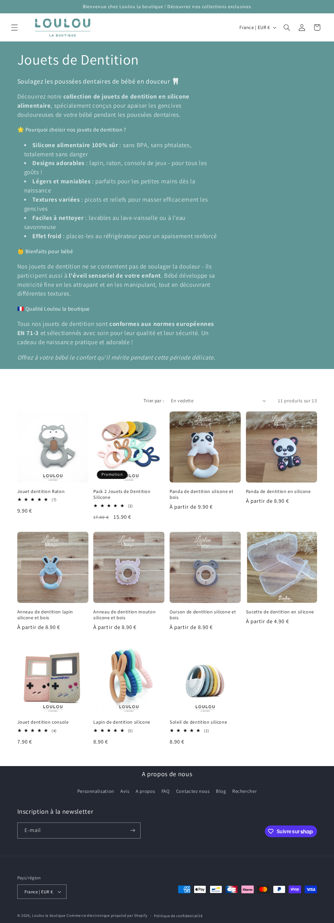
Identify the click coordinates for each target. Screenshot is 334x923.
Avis (124, 791)
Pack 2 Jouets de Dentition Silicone (121, 494)
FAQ (165, 791)
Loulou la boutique (48, 915)
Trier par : (154, 400)
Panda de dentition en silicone (278, 491)
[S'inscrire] (132, 830)
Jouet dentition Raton (41, 491)
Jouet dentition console (43, 722)
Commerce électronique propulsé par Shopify (107, 915)
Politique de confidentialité (178, 915)
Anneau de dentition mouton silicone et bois (124, 615)
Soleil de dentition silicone (198, 722)
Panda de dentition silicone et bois (202, 494)
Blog (221, 791)
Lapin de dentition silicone (121, 722)
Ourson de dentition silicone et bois (203, 615)
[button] (14, 27)
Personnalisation (95, 791)
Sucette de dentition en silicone (280, 612)
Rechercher (244, 791)
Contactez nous (193, 791)
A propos (145, 791)
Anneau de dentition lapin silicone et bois (45, 615)
